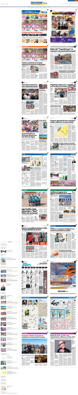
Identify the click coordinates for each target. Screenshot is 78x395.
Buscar (7, 3)
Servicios (40, 7)
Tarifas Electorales (70, 0)
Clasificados (45, 7)
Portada (29, 7)
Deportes (37, 7)
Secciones (3, 3)
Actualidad (32, 7)
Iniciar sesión (75, 3)
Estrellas (49, 7)
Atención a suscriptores (65, 3)
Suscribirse (70, 3)
